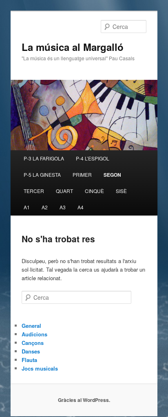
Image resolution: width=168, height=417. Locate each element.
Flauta (29, 360)
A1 (27, 207)
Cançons (33, 343)
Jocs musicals (40, 368)
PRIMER (82, 174)
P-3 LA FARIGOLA (44, 158)
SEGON (112, 174)
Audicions (34, 334)
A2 (45, 207)
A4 (80, 207)
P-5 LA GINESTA (42, 174)
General (31, 325)
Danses (31, 351)
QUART (64, 190)
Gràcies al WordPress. (84, 400)
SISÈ (121, 190)
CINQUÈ (94, 190)
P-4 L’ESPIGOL (92, 158)
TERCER (34, 190)
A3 (63, 207)
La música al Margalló (73, 47)
